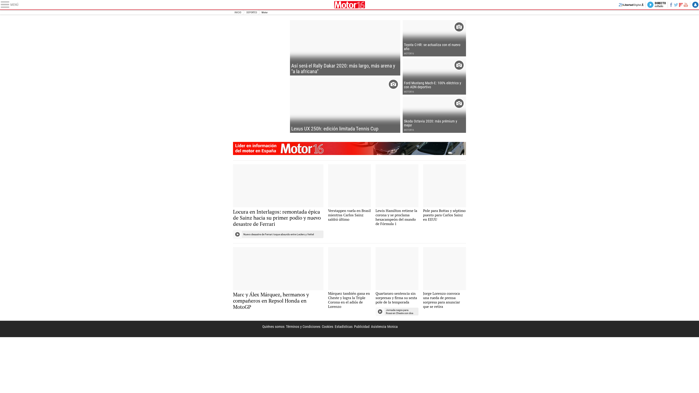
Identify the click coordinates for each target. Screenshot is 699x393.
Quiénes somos (273, 326)
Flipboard (681, 4)
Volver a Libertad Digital (631, 5)
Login (695, 5)
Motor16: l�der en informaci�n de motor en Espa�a (349, 148)
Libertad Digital (435, 329)
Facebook (671, 5)
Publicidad (362, 326)
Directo (660, 5)
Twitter (676, 5)
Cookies (327, 326)
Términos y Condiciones (303, 326)
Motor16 (349, 4)
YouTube (685, 5)
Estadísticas (344, 326)
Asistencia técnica (384, 326)
